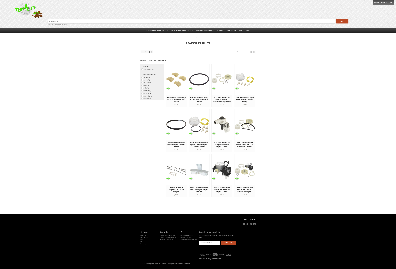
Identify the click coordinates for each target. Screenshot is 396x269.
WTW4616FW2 (162, 60)
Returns (220, 30)
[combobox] (191, 21)
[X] (247, 224)
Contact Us (231, 30)
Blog (247, 30)
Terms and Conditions (183, 263)
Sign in (376, 2)
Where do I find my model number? (57, 24)
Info (240, 30)
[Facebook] (244, 224)
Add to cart (176, 82)
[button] (251, 52)
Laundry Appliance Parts (181, 30)
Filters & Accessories (204, 30)
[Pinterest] (251, 224)
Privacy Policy (172, 263)
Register (384, 2)
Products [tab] (147, 52)
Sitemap (143, 244)
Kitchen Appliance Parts (157, 30)
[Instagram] (254, 224)
